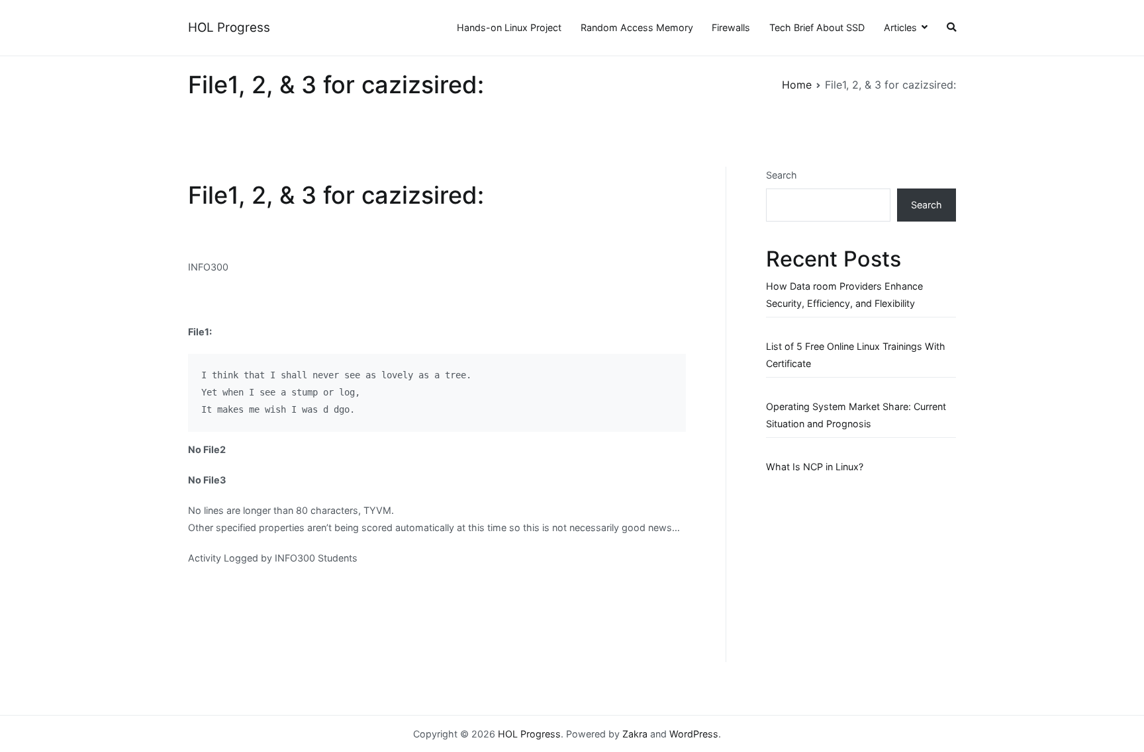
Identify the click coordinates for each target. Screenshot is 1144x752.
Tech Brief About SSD (817, 27)
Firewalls (731, 27)
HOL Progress (229, 27)
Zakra (634, 733)
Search (781, 175)
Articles (900, 27)
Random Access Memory (637, 27)
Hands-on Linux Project (509, 27)
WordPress (693, 733)
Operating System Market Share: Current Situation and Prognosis (856, 415)
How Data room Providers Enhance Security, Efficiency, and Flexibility (844, 294)
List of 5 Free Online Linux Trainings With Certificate (855, 355)
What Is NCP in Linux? (814, 466)
